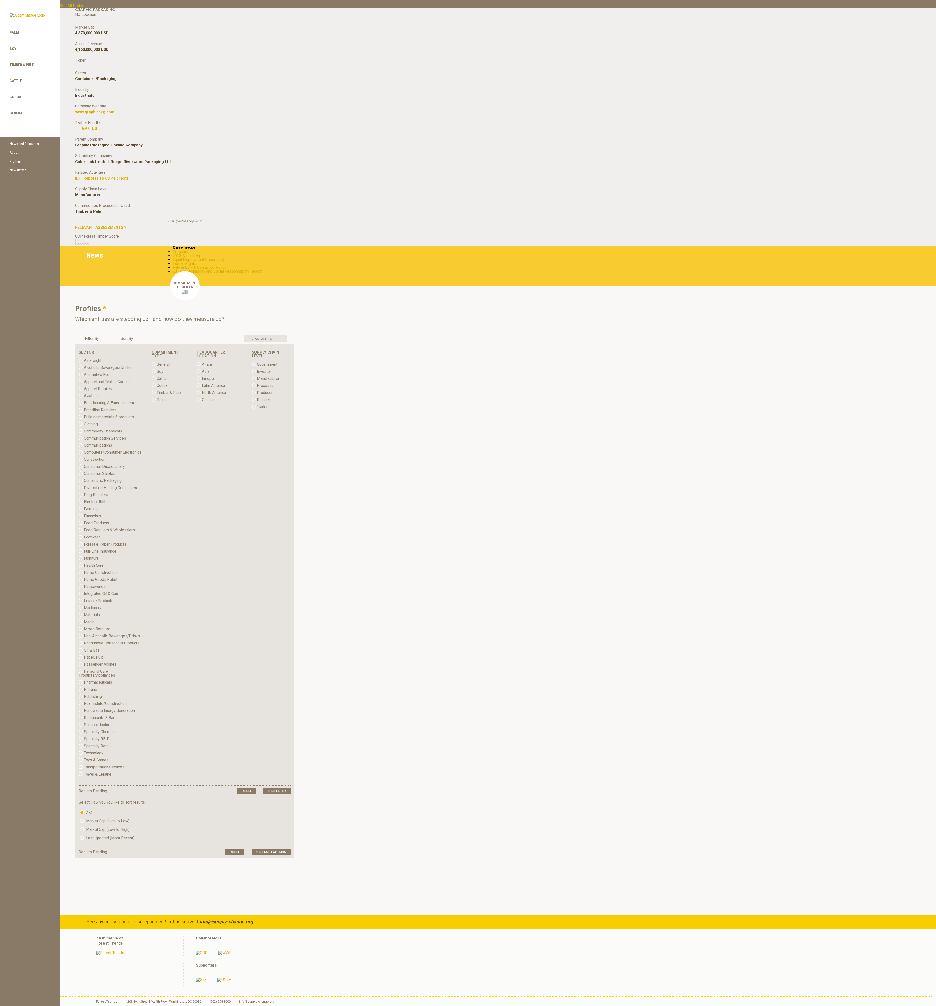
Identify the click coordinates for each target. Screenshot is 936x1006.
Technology (93, 753)
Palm (14, 32)
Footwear (92, 537)
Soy (13, 49)
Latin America (213, 385)
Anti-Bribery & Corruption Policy (199, 267)
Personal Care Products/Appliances (97, 673)
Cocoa (15, 97)
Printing (90, 689)
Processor (266, 385)
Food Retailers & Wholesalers (109, 530)
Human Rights (184, 263)
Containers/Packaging (103, 480)
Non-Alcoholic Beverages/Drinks (112, 636)
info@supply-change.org (226, 922)
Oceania (208, 399)
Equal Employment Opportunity (199, 259)
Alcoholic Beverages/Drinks (108, 367)
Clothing (91, 424)
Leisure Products (98, 600)
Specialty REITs (97, 739)
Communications (98, 445)
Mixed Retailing (97, 629)
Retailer (263, 399)
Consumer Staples (99, 473)
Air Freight (92, 360)
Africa (207, 364)
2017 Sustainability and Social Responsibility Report (217, 271)
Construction (94, 459)
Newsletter (18, 170)
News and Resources (25, 144)
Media (89, 622)
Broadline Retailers (100, 410)
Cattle (16, 81)
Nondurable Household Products (111, 643)
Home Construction (100, 572)
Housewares (95, 586)
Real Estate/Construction (105, 703)
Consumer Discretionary (104, 466)
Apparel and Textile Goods (106, 381)
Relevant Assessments (100, 227)
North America (214, 392)
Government (267, 364)
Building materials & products (109, 417)
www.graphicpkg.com (94, 112)
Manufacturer (268, 378)
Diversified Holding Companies (110, 487)
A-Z (88, 812)
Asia (205, 371)
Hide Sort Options (271, 851)
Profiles (15, 161)
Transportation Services (104, 767)
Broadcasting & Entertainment (109, 403)
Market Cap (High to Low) (107, 821)
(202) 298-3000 (220, 1001)
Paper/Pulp (94, 657)
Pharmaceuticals (98, 682)
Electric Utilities (97, 501)
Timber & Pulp (22, 65)
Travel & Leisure (97, 774)
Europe (208, 378)
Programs (181, 251)
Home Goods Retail (100, 579)
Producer (265, 392)
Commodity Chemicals (103, 431)
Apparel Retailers (98, 388)
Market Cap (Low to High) (107, 829)
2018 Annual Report (189, 255)
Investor (264, 371)
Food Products (96, 523)
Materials (92, 615)
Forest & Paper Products (105, 544)
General (17, 113)
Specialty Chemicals (101, 731)
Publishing (93, 696)
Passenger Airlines (100, 664)
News (94, 255)
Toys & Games (96, 760)
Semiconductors (98, 724)
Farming (91, 509)
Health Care (94, 565)
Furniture (91, 558)
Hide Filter (277, 791)
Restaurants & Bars (100, 717)
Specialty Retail (97, 746)
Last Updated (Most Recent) (109, 838)
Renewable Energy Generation (109, 710)
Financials (92, 516)
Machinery (92, 607)
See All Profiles (73, 5)
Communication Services (105, 438)
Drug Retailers (96, 494)
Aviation (91, 395)
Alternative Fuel (97, 374)
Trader (262, 406)
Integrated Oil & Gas (101, 593)
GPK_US (89, 129)
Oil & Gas (91, 650)
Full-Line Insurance (100, 551)
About (14, 152)
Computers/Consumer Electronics (113, 452)
